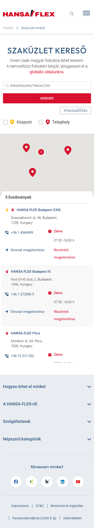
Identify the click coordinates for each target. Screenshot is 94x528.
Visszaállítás (75, 110)
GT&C (40, 506)
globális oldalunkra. (47, 71)
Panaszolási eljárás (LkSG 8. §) (34, 518)
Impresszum (20, 506)
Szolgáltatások (16, 421)
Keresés (47, 98)
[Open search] (72, 13)
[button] (17, 122)
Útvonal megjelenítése (27, 250)
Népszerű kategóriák (22, 439)
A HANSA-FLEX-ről (20, 404)
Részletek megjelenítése (64, 253)
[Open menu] (85, 13)
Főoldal (8, 28)
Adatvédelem (72, 518)
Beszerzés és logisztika (67, 506)
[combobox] (47, 86)
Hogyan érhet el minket (24, 386)
